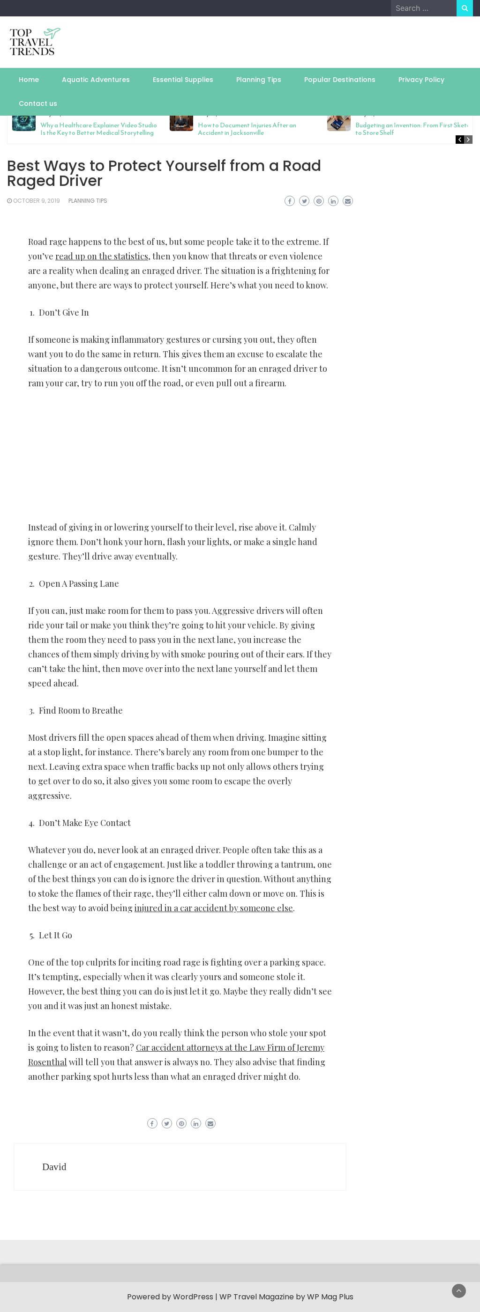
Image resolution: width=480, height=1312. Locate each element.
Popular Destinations (339, 79)
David (54, 1166)
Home (29, 79)
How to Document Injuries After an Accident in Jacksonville (247, 129)
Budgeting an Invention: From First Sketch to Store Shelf (414, 129)
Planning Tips (258, 79)
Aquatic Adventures (96, 79)
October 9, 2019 (36, 201)
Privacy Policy (421, 79)
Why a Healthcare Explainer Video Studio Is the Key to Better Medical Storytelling (98, 129)
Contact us (38, 103)
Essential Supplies (183, 79)
